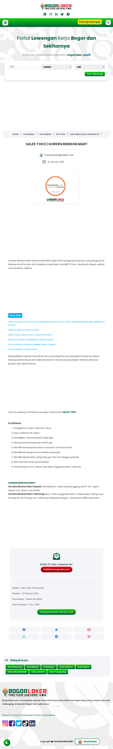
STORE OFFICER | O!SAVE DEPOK (22, 349)
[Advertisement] (56, 103)
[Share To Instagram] (89, 637)
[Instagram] (51, 14)
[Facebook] (45, 14)
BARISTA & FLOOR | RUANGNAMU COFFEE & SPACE (31, 339)
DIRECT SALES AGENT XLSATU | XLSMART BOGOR (29, 334)
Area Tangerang (57, 672)
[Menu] (5, 22)
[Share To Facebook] (24, 630)
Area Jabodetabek (17, 672)
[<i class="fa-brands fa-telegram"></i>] (68, 14)
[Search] (108, 22)
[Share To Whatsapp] (24, 637)
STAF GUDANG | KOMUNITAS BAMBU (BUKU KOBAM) (31, 344)
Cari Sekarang (95, 74)
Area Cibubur (66, 667)
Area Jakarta (38, 672)
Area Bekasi (33, 667)
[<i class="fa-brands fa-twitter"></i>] (62, 14)
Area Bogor (49, 667)
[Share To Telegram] (56, 637)
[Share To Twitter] (56, 630)
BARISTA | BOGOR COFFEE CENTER (23, 330)
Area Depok (83, 667)
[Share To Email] (89, 630)
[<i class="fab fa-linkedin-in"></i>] (56, 14)
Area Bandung (15, 667)
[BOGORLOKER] (56, 8)
